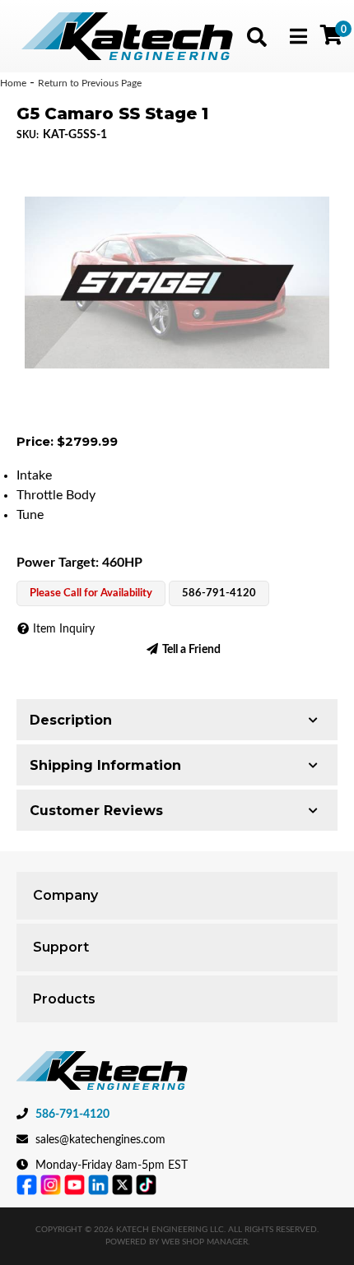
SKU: (27, 135)
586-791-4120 (72, 1114)
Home (13, 83)
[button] (257, 37)
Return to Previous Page (90, 83)
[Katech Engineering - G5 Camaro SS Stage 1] (177, 282)
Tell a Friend (191, 650)
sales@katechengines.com (100, 1140)
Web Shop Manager (204, 1242)
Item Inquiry (64, 629)
